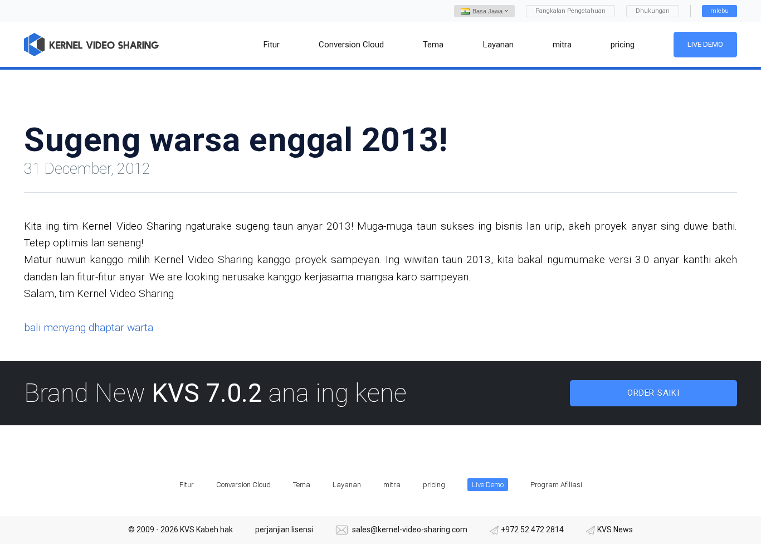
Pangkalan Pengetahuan (570, 10)
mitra (392, 484)
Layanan (347, 484)
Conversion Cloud (243, 484)
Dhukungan (653, 10)
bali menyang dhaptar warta (88, 327)
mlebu (719, 10)
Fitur (186, 484)
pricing (434, 484)
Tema (301, 484)
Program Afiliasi (556, 484)
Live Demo (705, 44)
